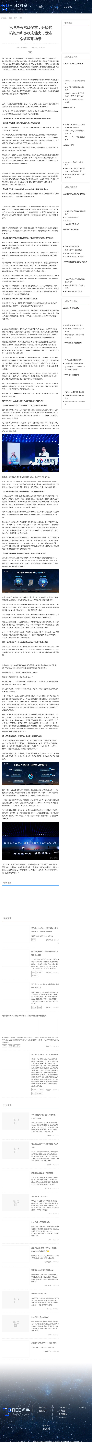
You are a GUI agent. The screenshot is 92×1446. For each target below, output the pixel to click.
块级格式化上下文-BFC (39, 1196)
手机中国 (48, 972)
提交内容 (62, 1417)
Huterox (49, 1135)
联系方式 (42, 1411)
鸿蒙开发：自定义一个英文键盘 (42, 1173)
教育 (41, 1090)
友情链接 (62, 1414)
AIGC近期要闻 (71, 187)
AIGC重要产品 (71, 57)
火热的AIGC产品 (68, 145)
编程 (21, 18)
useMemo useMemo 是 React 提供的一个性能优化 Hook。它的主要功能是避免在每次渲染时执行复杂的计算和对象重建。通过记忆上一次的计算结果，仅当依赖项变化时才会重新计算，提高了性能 (45, 1326)
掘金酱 (49, 1165)
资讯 (15, 18)
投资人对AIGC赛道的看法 (73, 250)
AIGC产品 (68, 7)
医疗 (33, 1093)
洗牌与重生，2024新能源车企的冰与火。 (43, 1347)
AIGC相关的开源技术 (72, 224)
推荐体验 (7, 883)
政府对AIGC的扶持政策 (71, 229)
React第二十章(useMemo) (40, 1317)
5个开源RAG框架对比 (39, 1294)
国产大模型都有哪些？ (72, 217)
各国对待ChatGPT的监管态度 (74, 256)
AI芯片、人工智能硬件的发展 (74, 392)
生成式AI (68, 221)
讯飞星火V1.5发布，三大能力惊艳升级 (44, 1054)
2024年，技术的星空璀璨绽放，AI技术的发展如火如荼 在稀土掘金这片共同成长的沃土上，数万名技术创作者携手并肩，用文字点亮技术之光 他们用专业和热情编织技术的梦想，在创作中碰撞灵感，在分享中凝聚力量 (45, 1156)
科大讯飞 (34, 976)
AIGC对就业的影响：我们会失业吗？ (75, 262)
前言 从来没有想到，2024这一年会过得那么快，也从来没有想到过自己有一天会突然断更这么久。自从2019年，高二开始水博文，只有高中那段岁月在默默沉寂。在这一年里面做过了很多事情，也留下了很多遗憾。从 (44, 1127)
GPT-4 (34, 1007)
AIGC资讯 (54, 7)
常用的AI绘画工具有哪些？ (74, 360)
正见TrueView (47, 1351)
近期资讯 (7, 1105)
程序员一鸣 (48, 1188)
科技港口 (48, 1090)
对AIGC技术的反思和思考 (73, 291)
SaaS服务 (62, 1411)
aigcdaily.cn (28, 1442)
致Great (49, 1309)
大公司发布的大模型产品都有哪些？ (75, 194)
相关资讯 (7, 918)
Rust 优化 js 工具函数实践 (40, 1222)
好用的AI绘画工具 (69, 107)
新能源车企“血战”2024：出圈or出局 (43, 1343)
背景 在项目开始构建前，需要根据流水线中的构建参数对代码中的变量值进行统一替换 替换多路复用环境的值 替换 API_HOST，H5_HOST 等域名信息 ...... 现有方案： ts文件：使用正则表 (45, 1231)
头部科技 (48, 1046)
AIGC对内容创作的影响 (71, 308)
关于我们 (42, 1407)
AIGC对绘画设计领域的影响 (72, 343)
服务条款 (46, 1429)
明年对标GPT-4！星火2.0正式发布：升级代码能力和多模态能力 (24, 1016)
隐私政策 (46, 1425)
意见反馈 (82, 1407)
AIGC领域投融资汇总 (72, 246)
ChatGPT (39, 972)
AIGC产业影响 (71, 301)
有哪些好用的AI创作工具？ (74, 325)
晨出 (50, 1239)
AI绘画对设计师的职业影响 (74, 363)
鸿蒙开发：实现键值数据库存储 (42, 1270)
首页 (40, 7)
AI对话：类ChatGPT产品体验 (73, 63)
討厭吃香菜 (48, 1262)
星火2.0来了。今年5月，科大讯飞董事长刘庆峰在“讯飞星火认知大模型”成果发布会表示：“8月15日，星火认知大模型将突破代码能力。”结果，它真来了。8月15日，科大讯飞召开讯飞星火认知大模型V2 (30, 1040)
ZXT (50, 1214)
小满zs (49, 1334)
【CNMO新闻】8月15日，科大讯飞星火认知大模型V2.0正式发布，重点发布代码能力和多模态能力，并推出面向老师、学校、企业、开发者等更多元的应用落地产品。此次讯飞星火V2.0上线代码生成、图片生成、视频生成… (45, 964)
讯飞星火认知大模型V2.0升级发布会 (42, 936)
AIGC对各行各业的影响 (71, 375)
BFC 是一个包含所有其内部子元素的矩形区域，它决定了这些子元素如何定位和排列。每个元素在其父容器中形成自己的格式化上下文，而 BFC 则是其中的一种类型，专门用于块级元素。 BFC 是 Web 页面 (45, 1205)
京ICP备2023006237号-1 (72, 1442)
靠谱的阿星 (49, 940)
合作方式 (62, 1407)
